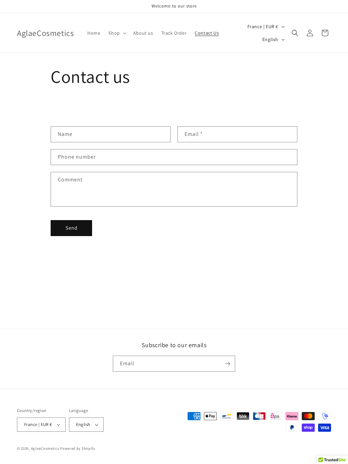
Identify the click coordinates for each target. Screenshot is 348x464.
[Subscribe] (227, 364)
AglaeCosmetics (45, 448)
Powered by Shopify (77, 448)
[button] (116, 33)
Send (71, 228)
